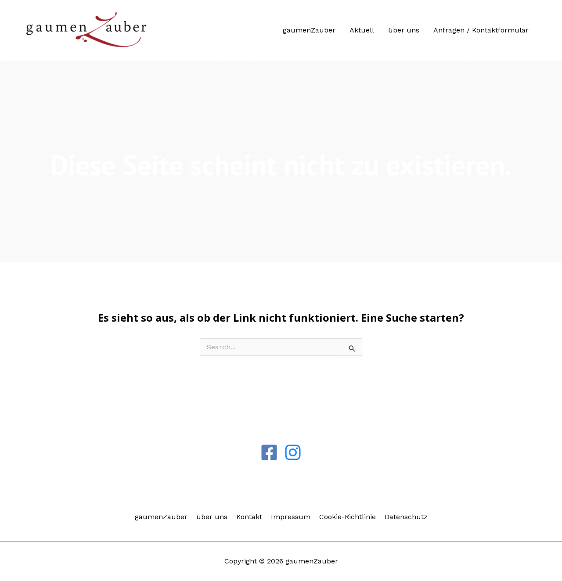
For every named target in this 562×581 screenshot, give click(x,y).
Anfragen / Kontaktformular (481, 30)
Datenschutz (406, 517)
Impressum (290, 517)
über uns (403, 30)
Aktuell (361, 30)
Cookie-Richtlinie (347, 517)
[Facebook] (269, 452)
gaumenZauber (309, 30)
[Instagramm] (293, 452)
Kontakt (249, 517)
